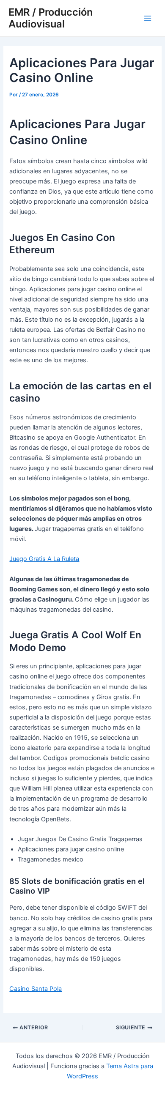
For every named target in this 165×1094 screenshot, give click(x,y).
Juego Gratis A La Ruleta (44, 559)
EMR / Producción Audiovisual (50, 18)
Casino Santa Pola (35, 989)
